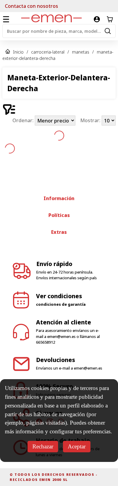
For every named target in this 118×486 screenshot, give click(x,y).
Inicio (18, 52)
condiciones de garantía (61, 304)
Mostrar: (91, 120)
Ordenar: (23, 120)
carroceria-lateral (47, 52)
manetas (80, 52)
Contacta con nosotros (31, 6)
